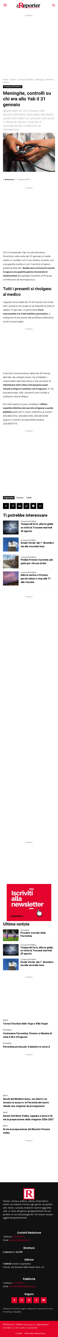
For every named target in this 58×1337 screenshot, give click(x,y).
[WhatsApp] (26, 506)
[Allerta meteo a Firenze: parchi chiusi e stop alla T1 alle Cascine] (11, 578)
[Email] (40, 506)
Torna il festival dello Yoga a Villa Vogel (25, 1023)
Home (5, 79)
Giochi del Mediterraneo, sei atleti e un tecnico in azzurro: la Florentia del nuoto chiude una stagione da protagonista (26, 1103)
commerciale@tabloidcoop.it (22, 1286)
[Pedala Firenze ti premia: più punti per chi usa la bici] (11, 561)
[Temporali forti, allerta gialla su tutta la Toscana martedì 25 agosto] (11, 528)
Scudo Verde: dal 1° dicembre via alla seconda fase (37, 964)
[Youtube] (44, 1300)
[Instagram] (22, 1300)
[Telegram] (33, 506)
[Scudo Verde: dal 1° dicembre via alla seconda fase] (11, 544)
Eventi (5, 1020)
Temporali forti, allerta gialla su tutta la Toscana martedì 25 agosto (37, 528)
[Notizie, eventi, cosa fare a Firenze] (28, 5)
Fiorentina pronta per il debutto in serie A (26, 1046)
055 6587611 (18, 1236)
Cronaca (19, 497)
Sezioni (13, 79)
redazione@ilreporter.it (20, 1240)
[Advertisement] (29, 46)
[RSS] (29, 1300)
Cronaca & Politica (25, 79)
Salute (29, 497)
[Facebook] (6, 506)
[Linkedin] (20, 506)
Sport (5, 1095)
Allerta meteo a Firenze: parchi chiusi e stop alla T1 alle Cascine (36, 579)
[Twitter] (13, 506)
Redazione (9, 179)
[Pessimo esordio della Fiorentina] (11, 935)
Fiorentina (25, 930)
